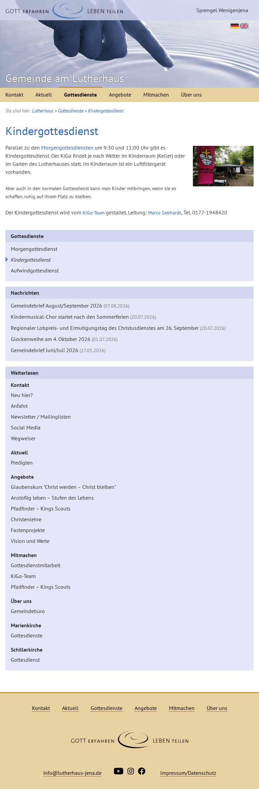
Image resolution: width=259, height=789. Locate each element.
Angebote (120, 94)
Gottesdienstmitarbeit (35, 565)
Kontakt (14, 94)
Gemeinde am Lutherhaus (64, 78)
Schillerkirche (26, 649)
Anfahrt (19, 405)
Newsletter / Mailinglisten (41, 416)
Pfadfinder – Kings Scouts (40, 508)
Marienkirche (26, 625)
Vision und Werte (30, 540)
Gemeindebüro (28, 611)
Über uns (191, 94)
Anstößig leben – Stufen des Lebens (52, 497)
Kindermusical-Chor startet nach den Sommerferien (83, 316)
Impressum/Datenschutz (188, 772)
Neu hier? (22, 395)
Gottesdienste (80, 94)
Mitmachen (156, 94)
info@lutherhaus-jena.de (72, 772)
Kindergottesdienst (105, 111)
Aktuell (43, 94)
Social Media (25, 427)
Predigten (22, 462)
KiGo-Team (94, 212)
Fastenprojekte (28, 530)
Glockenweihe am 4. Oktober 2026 (64, 339)
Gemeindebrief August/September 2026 (70, 305)
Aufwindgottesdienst (35, 270)
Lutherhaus (42, 111)
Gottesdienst (25, 659)
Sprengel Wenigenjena (222, 10)
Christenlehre (26, 519)
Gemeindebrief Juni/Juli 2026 (58, 350)
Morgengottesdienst (34, 248)
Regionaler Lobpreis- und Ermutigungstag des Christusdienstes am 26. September (118, 327)
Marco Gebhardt (164, 212)
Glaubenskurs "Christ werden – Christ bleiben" (63, 486)
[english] (244, 26)
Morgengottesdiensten (67, 147)
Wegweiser (23, 438)
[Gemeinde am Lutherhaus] (64, 10)
